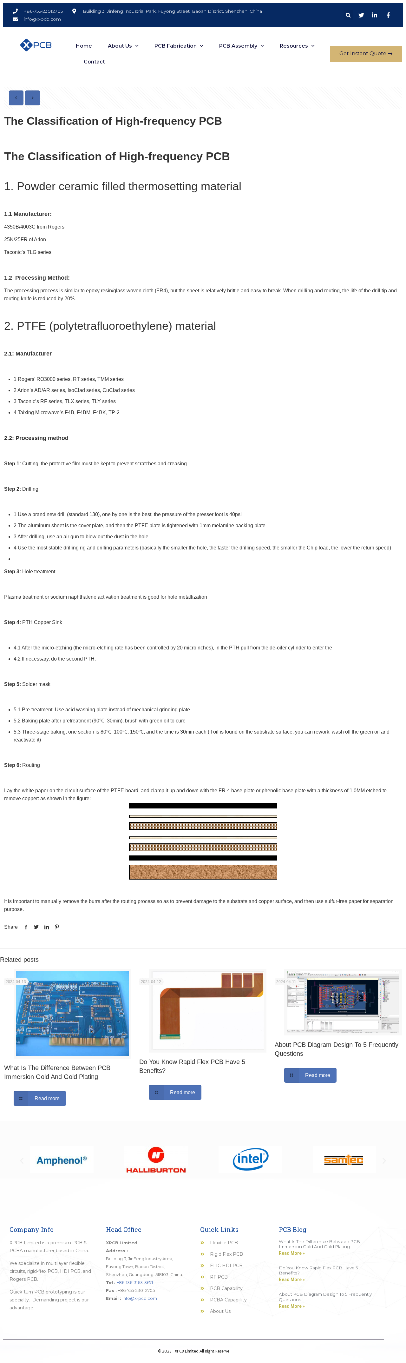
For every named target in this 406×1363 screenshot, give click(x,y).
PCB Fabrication (175, 46)
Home (84, 46)
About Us (120, 46)
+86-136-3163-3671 (135, 1282)
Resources (294, 46)
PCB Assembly (238, 46)
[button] (348, 15)
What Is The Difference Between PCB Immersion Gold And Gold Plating (319, 1244)
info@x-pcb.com (139, 1298)
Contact (94, 62)
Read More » (292, 1253)
